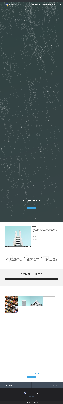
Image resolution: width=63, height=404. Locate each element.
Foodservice (44, 4)
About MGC (34, 4)
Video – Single (54, 385)
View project (36, 242)
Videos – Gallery (9, 385)
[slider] (29, 246)
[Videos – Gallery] (36, 301)
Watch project (32, 207)
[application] (18, 246)
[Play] (6, 246)
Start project (31, 376)
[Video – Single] (24, 301)
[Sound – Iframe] (49, 331)
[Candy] (11, 304)
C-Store (39, 4)
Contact (56, 4)
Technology (50, 4)
